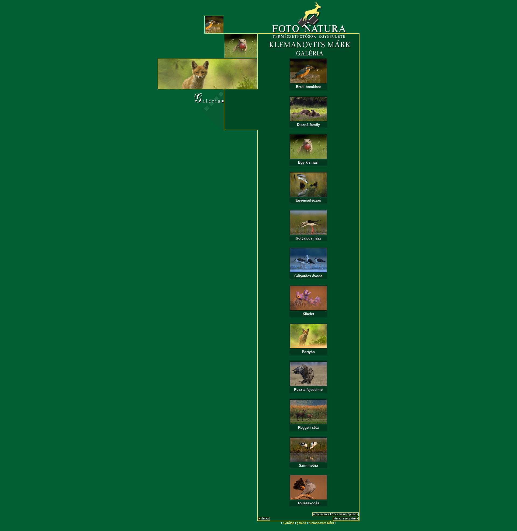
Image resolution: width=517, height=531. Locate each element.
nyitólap (288, 523)
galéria (301, 523)
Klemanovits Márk (321, 523)
